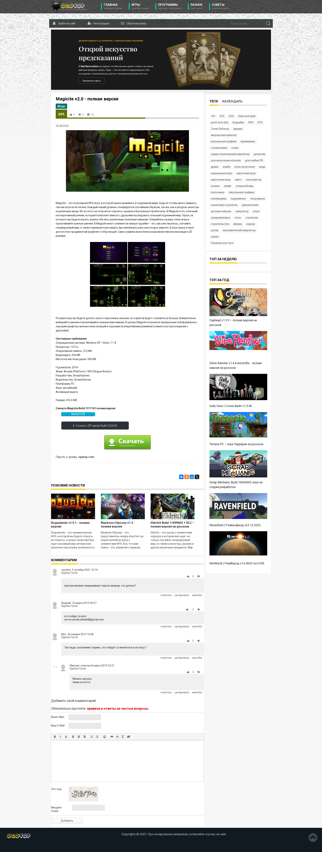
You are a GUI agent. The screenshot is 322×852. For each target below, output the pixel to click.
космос (215, 185)
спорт (256, 211)
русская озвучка (221, 211)
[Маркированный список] (91, 736)
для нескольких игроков (226, 160)
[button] (189, 576)
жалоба (197, 595)
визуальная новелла (223, 135)
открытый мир (244, 185)
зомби (226, 166)
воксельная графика (223, 141)
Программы (169, 6)
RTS (260, 122)
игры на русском (245, 166)
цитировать (182, 595)
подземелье (238, 198)
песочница (217, 192)
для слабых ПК (254, 160)
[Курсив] (60, 736)
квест (238, 179)
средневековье (220, 217)
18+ (213, 116)
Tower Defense (220, 128)
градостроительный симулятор (230, 154)
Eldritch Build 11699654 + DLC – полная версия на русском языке (172, 526)
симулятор (242, 211)
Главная (113, 6)
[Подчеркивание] (66, 736)
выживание (248, 141)
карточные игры (221, 179)
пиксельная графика (241, 192)
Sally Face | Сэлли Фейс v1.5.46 (230, 406)
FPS (222, 116)
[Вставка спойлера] (123, 736)
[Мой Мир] (192, 477)
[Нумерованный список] (97, 736)
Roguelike (238, 122)
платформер (218, 198)
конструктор (253, 179)
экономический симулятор (239, 230)
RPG (250, 122)
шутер (214, 230)
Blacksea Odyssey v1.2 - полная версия (118, 524)
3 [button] (83, 114)
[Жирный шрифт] (55, 736)
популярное (257, 198)
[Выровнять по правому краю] (84, 736)
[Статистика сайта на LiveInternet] (28, 846)
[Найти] (268, 23)
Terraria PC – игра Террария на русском (236, 444)
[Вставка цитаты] (112, 736)
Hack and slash (247, 116)
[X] (197, 477)
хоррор (250, 223)
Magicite (78, 414)
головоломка (219, 147)
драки (214, 166)
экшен (215, 236)
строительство (220, 223)
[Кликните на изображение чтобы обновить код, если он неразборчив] (83, 800)
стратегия (251, 217)
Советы (221, 6)
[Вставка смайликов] (104, 736)
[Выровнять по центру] (79, 736)
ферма (237, 223)
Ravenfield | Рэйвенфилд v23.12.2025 (235, 525)
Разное (197, 6)
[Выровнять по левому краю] (73, 736)
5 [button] (74, 114)
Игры (140, 6)
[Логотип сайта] (68, 6)
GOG (231, 116)
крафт (227, 185)
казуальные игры (221, 173)
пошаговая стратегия (224, 204)
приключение (250, 204)
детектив (259, 154)
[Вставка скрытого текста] (128, 736)
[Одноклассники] (186, 477)
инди (262, 166)
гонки (234, 147)
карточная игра (245, 173)
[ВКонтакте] (181, 477)
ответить (166, 595)
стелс (237, 217)
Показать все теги (222, 242)
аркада (237, 128)
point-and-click (219, 122)
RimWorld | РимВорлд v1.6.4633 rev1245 (236, 563)
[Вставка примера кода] (117, 736)
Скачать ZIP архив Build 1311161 (96, 425)
